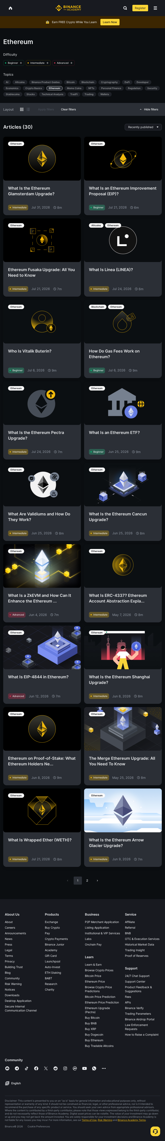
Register (140, 8)
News (8, 939)
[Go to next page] (97, 881)
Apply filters (46, 109)
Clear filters (68, 109)
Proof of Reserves (136, 955)
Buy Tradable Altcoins (99, 1045)
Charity (49, 989)
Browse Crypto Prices (99, 970)
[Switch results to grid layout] (22, 109)
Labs (88, 939)
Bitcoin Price (93, 976)
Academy (51, 950)
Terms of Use (89, 1119)
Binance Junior (54, 944)
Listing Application (97, 927)
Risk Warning (13, 984)
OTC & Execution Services (142, 939)
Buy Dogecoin (94, 1034)
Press (8, 944)
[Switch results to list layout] (28, 109)
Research (51, 984)
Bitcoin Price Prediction (100, 996)
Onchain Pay (93, 944)
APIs (128, 1002)
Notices (10, 989)
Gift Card (51, 955)
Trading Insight (135, 950)
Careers (10, 927)
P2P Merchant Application (102, 922)
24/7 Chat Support (137, 976)
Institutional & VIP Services (102, 933)
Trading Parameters (138, 1013)
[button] (155, 8)
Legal (8, 950)
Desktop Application (18, 1000)
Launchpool (52, 961)
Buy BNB (91, 1023)
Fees (128, 996)
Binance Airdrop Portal (139, 1019)
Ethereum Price (95, 981)
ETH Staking (53, 972)
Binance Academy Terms (132, 1119)
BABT (48, 978)
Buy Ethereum (94, 1040)
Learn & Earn (93, 964)
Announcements (15, 933)
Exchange (51, 922)
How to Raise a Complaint (142, 1034)
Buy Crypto (52, 927)
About (9, 922)
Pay (47, 933)
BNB (128, 933)
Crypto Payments (56, 939)
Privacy (10, 961)
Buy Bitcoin (92, 1017)
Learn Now (110, 22)
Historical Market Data (139, 944)
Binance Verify (134, 1008)
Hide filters (151, 109)
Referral (130, 927)
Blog (8, 972)
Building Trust (14, 967)
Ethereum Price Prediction (102, 1002)
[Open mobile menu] (155, 8)
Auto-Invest (52, 967)
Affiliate (130, 922)
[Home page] (68, 8)
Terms (9, 955)
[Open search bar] (124, 8)
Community (12, 978)
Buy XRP (90, 1029)
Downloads (12, 995)
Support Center (135, 981)
